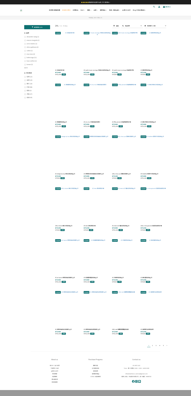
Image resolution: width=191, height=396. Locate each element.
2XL (101, 17)
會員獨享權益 (95, 374)
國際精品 (103, 10)
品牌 (95, 10)
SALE (82, 10)
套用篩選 (38, 27)
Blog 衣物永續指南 (139, 10)
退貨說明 (95, 371)
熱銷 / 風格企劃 (114, 10)
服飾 (88, 10)
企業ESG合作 (126, 10)
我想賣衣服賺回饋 (54, 10)
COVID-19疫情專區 (95, 376)
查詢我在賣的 (66, 10)
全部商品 (91, 17)
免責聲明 (54, 376)
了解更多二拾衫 (54, 368)
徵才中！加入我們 (54, 365)
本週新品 (75, 10)
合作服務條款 (95, 368)
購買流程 (95, 365)
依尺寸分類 (96, 17)
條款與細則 (55, 382)
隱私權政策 (55, 379)
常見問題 (54, 374)
